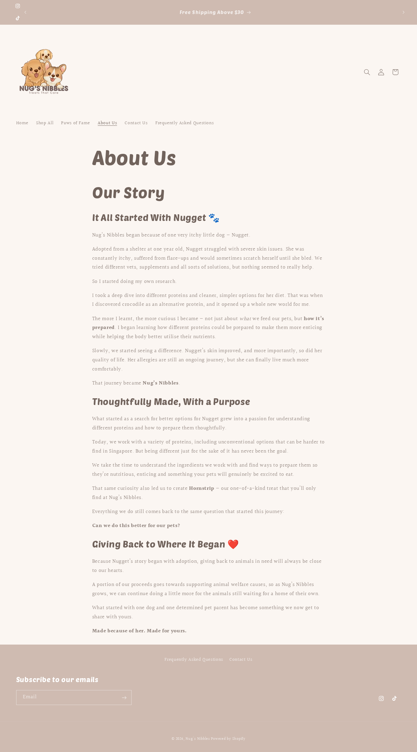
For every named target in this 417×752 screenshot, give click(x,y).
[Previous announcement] (25, 12)
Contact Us (240, 659)
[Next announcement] (403, 12)
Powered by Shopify (228, 739)
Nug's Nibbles (198, 739)
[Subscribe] (124, 697)
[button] (367, 72)
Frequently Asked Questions (194, 659)
